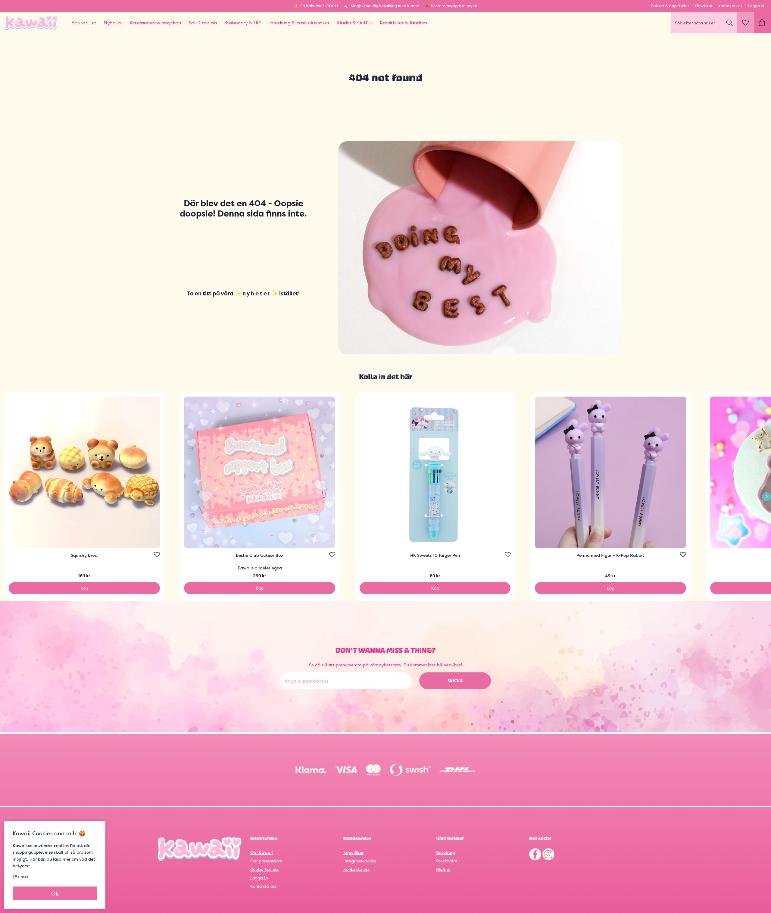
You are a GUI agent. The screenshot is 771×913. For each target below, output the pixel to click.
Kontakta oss (730, 5)
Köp (84, 588)
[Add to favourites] (157, 555)
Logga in (756, 5)
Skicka (455, 681)
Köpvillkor (704, 5)
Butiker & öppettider (670, 5)
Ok (55, 893)
